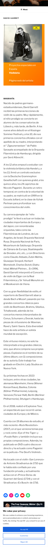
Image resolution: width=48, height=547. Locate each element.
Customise (24, 536)
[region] (24, 527)
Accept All (24, 529)
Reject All (24, 542)
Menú (25, 9)
